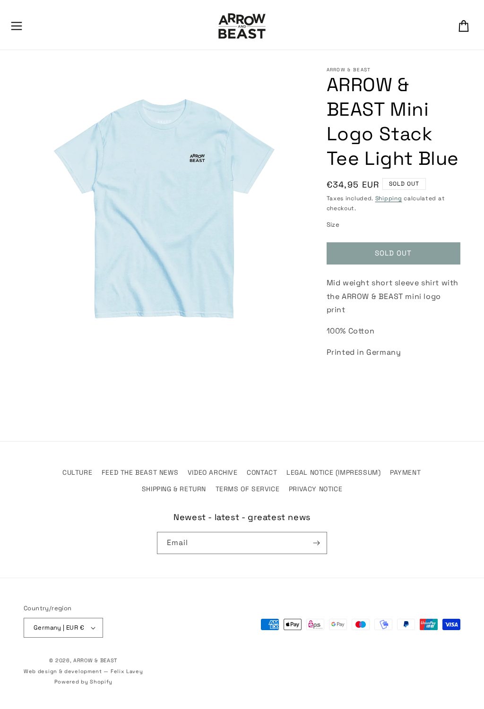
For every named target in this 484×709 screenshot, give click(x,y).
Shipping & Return (174, 489)
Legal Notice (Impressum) (333, 472)
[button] (16, 26)
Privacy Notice (315, 489)
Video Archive (213, 472)
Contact (262, 472)
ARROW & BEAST (95, 660)
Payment (405, 472)
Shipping (388, 198)
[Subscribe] (316, 543)
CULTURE (77, 472)
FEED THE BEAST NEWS (140, 472)
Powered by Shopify (83, 681)
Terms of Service (248, 489)
